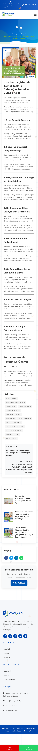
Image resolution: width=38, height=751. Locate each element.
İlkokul (6, 653)
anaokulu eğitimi (11, 398)
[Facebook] (5, 636)
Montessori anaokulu (13, 410)
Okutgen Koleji (11, 406)
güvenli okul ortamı (12, 434)
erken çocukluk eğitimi (13, 422)
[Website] (25, 636)
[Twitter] (10, 636)
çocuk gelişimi (10, 418)
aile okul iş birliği (11, 438)
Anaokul (6, 649)
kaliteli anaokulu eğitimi (13, 430)
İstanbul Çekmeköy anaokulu (15, 402)
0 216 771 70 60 (12, 706)
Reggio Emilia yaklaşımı (13, 414)
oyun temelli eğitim (25, 418)
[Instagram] (15, 636)
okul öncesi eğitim (25, 406)
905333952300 (11, 710)
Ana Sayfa (15, 34)
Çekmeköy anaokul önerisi (15, 426)
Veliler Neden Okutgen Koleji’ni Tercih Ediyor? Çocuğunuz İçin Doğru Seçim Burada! (24, 532)
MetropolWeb (27, 731)
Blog (22, 34)
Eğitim (7, 50)
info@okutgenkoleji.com (15, 701)
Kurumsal (7, 671)
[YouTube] (20, 636)
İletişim (6, 675)
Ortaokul (6, 657)
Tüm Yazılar (19, 583)
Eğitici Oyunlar (9, 679)
